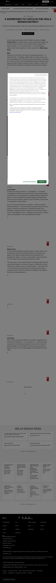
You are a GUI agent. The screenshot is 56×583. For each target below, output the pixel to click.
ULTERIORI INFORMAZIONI (29, 181)
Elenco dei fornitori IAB (15, 112)
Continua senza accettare (41, 74)
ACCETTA (41, 181)
